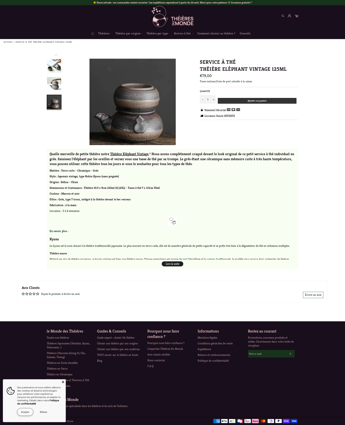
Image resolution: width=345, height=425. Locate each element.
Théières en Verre (57, 368)
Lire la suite (172, 264)
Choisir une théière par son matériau (118, 349)
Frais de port (223, 81)
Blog (99, 361)
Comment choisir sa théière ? (216, 33)
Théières (103, 33)
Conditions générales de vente (215, 343)
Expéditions (204, 349)
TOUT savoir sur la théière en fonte (117, 355)
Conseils (245, 33)
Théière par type (157, 33)
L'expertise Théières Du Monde (165, 349)
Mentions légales (207, 337)
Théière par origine (128, 33)
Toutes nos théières (58, 337)
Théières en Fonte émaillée (62, 363)
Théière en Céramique (59, 374)
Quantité (205, 91)
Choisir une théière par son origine (117, 343)
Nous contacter (156, 360)
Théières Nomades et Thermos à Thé (68, 380)
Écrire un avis (313, 295)
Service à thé (182, 33)
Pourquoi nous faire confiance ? (166, 343)
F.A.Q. (150, 366)
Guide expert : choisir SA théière (115, 337)
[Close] (63, 382)
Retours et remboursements (214, 355)
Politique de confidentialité (213, 361)
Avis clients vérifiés (158, 354)
